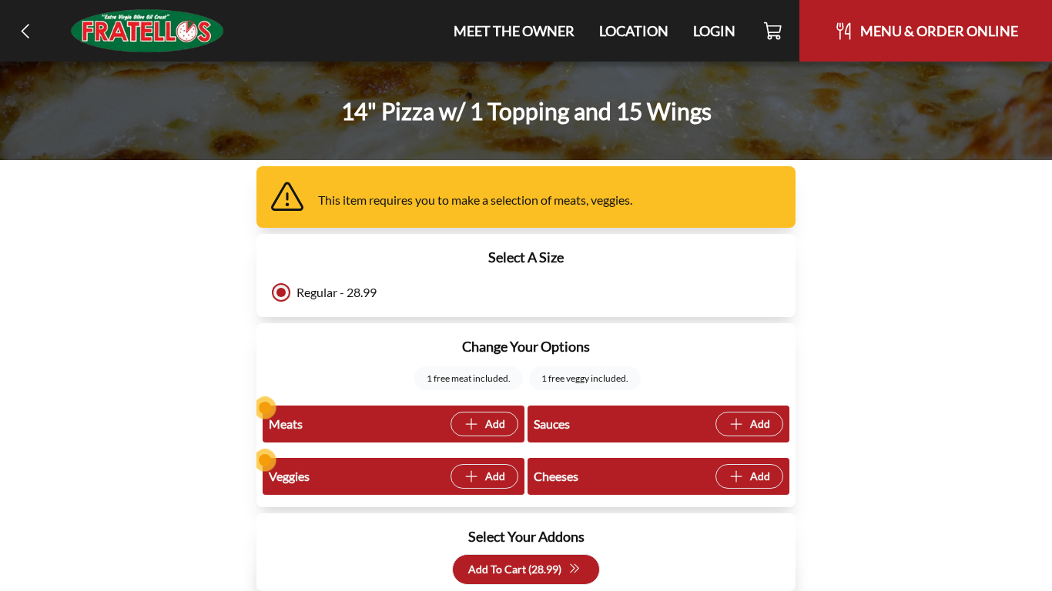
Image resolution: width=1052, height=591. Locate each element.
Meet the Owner (514, 30)
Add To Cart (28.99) (514, 569)
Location (633, 30)
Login (714, 30)
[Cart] (773, 31)
